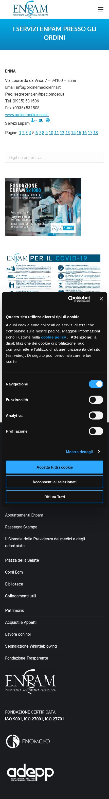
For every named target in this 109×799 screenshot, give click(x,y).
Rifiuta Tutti (54, 496)
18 (95, 132)
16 (84, 132)
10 (51, 132)
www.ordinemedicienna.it (27, 114)
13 (67, 132)
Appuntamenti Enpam (24, 515)
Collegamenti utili (20, 596)
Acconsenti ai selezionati (54, 482)
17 (90, 132)
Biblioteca (14, 584)
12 (62, 132)
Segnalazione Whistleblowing (31, 646)
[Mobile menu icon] (100, 9)
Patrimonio (14, 610)
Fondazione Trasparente (26, 658)
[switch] (96, 400)
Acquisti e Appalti (21, 622)
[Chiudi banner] (101, 299)
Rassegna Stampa (21, 527)
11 (56, 132)
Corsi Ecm (14, 572)
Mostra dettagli (79, 452)
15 (79, 132)
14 (73, 132)
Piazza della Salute (22, 560)
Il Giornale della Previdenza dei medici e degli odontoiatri (45, 542)
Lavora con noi (18, 634)
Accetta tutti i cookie (55, 467)
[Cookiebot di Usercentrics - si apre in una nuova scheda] (68, 299)
